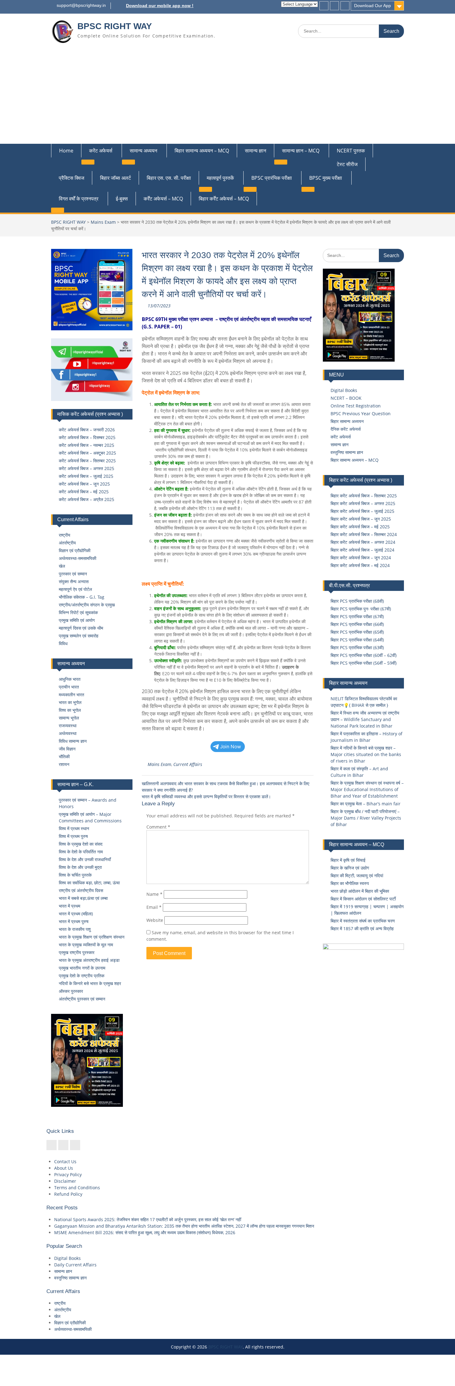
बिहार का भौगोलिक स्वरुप (350, 883)
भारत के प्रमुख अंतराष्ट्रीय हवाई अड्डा (89, 960)
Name (154, 894)
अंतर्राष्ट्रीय (67, 543)
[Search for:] (351, 31)
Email (154, 907)
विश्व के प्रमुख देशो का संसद (80, 844)
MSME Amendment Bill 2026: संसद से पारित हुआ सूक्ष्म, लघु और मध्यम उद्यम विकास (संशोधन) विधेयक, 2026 (144, 1232)
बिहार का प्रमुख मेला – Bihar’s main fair (366, 804)
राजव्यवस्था (67, 725)
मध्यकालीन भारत (71, 694)
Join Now (230, 747)
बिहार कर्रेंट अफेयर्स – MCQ (224, 198)
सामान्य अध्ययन (143, 150)
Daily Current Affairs (75, 1265)
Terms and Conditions (77, 1187)
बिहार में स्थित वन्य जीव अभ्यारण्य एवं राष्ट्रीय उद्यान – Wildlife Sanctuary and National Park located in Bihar (365, 719)
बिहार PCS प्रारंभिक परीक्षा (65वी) (357, 632)
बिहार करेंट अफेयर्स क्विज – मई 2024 (360, 565)
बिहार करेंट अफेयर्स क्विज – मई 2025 (360, 527)
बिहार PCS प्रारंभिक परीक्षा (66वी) (357, 624)
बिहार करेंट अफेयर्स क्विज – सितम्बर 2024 (364, 534)
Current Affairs (187, 764)
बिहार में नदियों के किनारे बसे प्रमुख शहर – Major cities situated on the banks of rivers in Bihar (366, 754)
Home (66, 150)
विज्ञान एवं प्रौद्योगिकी (74, 550)
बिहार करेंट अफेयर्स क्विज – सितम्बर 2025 (364, 496)
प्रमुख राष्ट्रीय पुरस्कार (76, 952)
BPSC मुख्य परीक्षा (325, 177)
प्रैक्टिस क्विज (71, 177)
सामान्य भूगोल (69, 718)
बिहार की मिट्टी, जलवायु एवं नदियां (357, 875)
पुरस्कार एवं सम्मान (73, 574)
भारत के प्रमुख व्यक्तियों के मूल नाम (86, 945)
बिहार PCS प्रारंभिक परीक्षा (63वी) (357, 647)
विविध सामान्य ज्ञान (73, 741)
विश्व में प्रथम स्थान (74, 828)
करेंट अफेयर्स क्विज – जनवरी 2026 (87, 430)
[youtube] (344, 5)
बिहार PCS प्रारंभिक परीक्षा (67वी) (357, 616)
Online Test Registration (356, 406)
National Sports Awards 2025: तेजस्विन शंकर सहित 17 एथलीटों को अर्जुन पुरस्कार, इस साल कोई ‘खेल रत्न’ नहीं (147, 1219)
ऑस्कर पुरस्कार (71, 991)
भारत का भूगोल (70, 702)
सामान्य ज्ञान (255, 150)
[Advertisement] (227, 97)
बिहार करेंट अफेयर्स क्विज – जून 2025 (361, 519)
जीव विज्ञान (67, 749)
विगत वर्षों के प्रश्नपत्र (78, 198)
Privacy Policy (68, 1174)
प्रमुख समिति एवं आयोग (77, 620)
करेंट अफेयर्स (100, 150)
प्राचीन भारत (69, 687)
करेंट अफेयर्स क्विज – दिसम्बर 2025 (87, 437)
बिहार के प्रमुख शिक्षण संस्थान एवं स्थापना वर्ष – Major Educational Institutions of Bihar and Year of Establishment (367, 789)
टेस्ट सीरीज (347, 164)
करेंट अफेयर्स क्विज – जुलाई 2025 (86, 476)
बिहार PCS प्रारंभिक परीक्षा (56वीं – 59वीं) (363, 663)
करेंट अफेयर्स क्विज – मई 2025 (84, 492)
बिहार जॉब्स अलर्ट (115, 177)
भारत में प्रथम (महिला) (76, 914)
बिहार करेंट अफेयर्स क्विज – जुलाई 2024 (362, 550)
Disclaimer (65, 1181)
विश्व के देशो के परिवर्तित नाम (81, 852)
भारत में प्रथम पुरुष (74, 921)
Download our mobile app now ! (159, 5)
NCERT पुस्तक (351, 150)
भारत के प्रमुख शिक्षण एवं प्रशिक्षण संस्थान (91, 937)
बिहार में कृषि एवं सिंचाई (348, 860)
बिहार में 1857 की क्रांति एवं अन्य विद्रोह (362, 928)
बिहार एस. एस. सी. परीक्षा (169, 177)
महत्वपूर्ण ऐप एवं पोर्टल (75, 589)
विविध (63, 643)
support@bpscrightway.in (81, 5)
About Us (63, 1168)
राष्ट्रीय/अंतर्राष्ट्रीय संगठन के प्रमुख (87, 605)
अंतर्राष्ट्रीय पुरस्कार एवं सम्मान (82, 999)
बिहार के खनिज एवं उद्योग (350, 868)
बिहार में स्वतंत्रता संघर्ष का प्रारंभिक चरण (363, 921)
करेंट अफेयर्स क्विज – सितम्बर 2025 (87, 461)
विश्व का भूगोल (70, 710)
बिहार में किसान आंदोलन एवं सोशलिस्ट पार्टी (363, 899)
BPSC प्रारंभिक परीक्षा (271, 177)
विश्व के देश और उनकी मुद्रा (80, 867)
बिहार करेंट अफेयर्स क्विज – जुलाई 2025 (362, 511)
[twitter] (334, 5)
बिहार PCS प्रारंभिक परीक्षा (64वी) (357, 640)
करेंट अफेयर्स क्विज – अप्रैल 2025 (86, 499)
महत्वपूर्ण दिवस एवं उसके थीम (81, 628)
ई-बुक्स (122, 198)
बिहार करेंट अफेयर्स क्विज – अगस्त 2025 (363, 503)
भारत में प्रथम (69, 906)
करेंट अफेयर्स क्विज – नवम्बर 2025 (86, 445)
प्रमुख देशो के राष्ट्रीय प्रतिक (81, 976)
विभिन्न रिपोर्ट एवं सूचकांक (78, 612)
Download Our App (372, 5)
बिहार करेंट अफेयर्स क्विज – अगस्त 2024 (363, 542)
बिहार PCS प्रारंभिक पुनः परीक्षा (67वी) (361, 609)
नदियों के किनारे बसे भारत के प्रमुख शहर (90, 983)
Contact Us (65, 1161)
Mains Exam (103, 222)
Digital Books (344, 390)
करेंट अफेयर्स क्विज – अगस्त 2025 (86, 468)
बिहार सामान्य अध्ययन (347, 421)
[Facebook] (323, 5)
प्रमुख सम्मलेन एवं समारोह (78, 636)
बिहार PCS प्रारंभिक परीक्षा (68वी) (357, 601)
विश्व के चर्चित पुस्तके (75, 875)
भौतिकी (64, 756)
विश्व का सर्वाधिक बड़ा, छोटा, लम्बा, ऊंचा (89, 883)
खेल (62, 566)
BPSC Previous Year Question (361, 413)
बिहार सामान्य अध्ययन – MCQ (202, 150)
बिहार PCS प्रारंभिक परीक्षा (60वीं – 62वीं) (363, 655)
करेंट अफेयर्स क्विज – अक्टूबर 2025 (87, 453)
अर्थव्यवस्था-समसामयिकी (77, 558)
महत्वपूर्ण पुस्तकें (220, 177)
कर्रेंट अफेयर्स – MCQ (163, 198)
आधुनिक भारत (69, 679)
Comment (158, 827)
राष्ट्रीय (64, 535)
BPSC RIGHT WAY (114, 26)
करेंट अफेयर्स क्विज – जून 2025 (84, 484)
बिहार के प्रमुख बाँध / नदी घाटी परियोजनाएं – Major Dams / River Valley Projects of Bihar (366, 817)
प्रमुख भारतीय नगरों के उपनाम (82, 968)
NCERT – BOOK (346, 398)
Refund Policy (68, 1194)
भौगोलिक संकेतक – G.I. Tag (81, 597)
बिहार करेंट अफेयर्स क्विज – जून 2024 (361, 558)
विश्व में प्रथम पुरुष (73, 836)
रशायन (64, 764)
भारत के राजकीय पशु (75, 929)
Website (154, 920)
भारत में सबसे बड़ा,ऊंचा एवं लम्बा (83, 898)
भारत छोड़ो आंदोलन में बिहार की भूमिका (360, 891)
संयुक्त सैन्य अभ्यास (74, 581)
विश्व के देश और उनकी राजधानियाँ (85, 859)
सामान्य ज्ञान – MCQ (300, 150)
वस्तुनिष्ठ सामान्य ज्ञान (347, 452)
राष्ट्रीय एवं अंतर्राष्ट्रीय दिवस (81, 890)
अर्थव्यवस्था (67, 733)
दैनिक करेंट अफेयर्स (346, 429)
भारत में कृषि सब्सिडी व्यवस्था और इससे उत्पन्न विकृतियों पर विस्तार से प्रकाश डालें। (206, 796)
